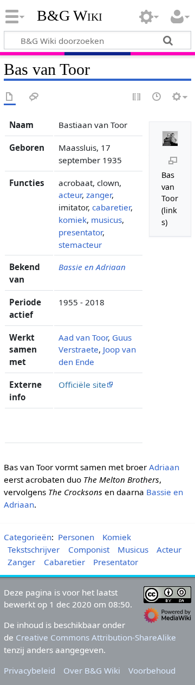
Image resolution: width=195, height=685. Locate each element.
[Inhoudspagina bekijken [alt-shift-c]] (10, 97)
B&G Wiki (69, 15)
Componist (88, 549)
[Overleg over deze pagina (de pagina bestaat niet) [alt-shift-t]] (34, 97)
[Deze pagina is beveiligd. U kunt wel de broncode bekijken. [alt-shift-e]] (137, 97)
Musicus (133, 549)
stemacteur (80, 244)
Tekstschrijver (34, 549)
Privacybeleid (29, 670)
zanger (99, 194)
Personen (76, 537)
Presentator (115, 561)
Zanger (21, 561)
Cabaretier (64, 561)
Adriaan (164, 467)
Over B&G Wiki (91, 670)
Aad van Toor (83, 337)
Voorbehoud (152, 670)
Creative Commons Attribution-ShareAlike (96, 637)
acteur (70, 194)
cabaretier (111, 207)
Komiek (116, 537)
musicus (106, 219)
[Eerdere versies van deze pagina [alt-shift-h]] (157, 97)
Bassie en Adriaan (92, 266)
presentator (80, 232)
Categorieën (27, 537)
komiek (72, 219)
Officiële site (82, 384)
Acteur (169, 549)
